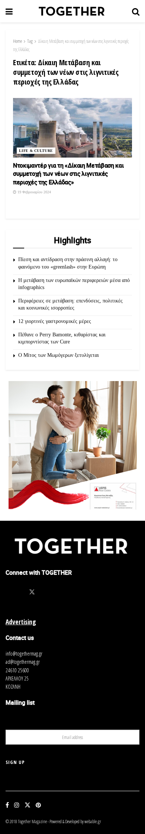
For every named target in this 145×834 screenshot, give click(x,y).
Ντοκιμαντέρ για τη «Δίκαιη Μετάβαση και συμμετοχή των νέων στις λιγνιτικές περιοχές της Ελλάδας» (68, 173)
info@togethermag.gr (24, 653)
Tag (30, 41)
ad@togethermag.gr (23, 661)
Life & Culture (36, 151)
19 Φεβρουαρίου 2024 (33, 192)
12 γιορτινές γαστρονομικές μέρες (54, 321)
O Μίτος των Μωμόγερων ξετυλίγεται (58, 355)
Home (17, 41)
